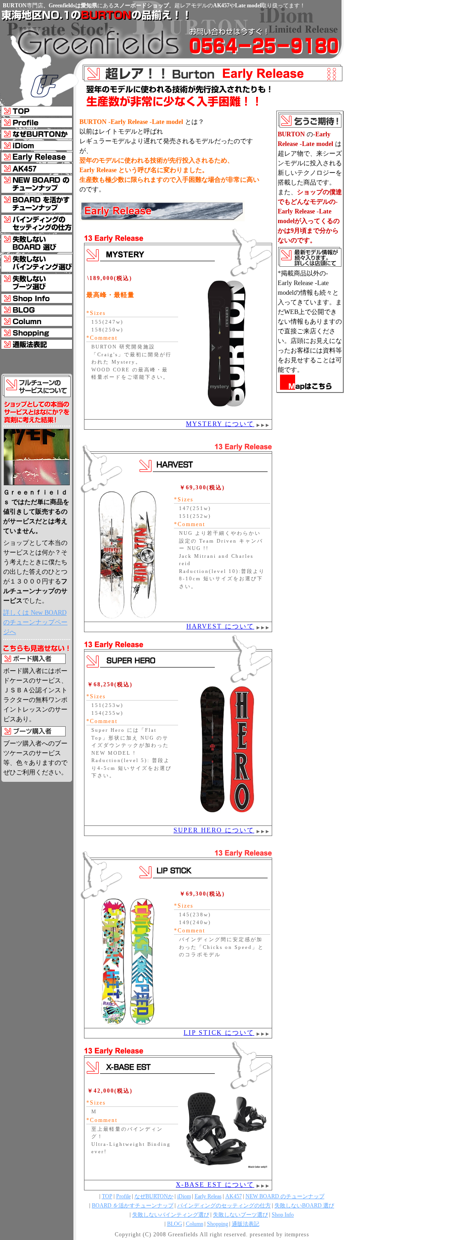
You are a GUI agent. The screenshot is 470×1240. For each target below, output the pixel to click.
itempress (297, 1234)
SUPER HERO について (213, 830)
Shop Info (283, 1215)
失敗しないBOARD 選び (304, 1205)
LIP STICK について (219, 1032)
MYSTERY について (220, 424)
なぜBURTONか (153, 1196)
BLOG (174, 1224)
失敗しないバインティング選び (170, 1215)
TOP (107, 1196)
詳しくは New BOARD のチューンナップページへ (35, 622)
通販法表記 (245, 1224)
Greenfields (183, 1234)
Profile (123, 1196)
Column (194, 1224)
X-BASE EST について (215, 1184)
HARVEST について (220, 626)
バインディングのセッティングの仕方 (224, 1205)
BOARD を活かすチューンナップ (132, 1205)
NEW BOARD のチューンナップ (285, 1196)
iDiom (184, 1196)
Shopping (217, 1224)
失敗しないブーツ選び (240, 1215)
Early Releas (208, 1196)
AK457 (233, 1196)
